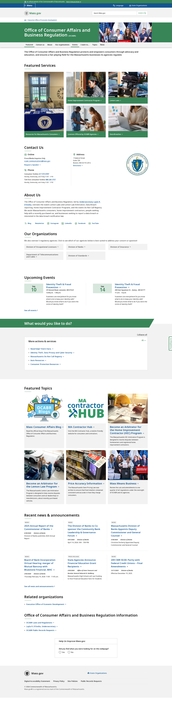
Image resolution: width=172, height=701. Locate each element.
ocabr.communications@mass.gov (37, 161)
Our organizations (62, 45)
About (49, 45)
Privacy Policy (58, 681)
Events (75, 45)
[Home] (25, 20)
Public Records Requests (91, 681)
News (102, 45)
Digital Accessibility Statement (37, 681)
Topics (94, 45)
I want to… (85, 45)
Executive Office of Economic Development (42, 20)
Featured (29, 45)
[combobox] (120, 13)
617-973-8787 (44, 174)
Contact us (40, 45)
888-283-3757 (51, 180)
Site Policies (73, 681)
